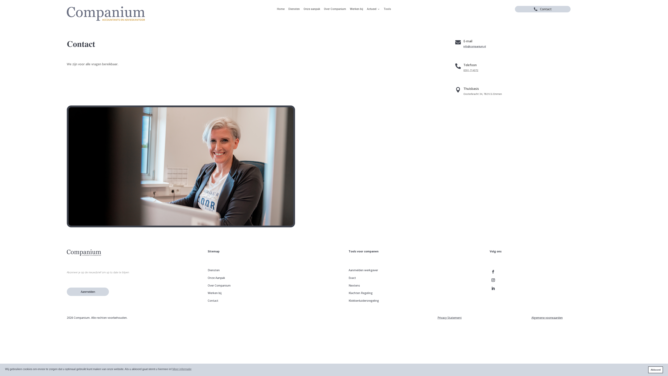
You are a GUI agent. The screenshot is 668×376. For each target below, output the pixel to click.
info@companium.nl (474, 46)
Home (281, 9)
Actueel (371, 9)
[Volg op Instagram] (493, 280)
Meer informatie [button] (182, 369)
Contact (546, 9)
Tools (387, 9)
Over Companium (335, 9)
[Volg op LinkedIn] (493, 288)
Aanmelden (88, 292)
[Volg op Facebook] (493, 271)
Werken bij (356, 9)
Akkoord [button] (656, 369)
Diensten (294, 9)
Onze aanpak (312, 9)
